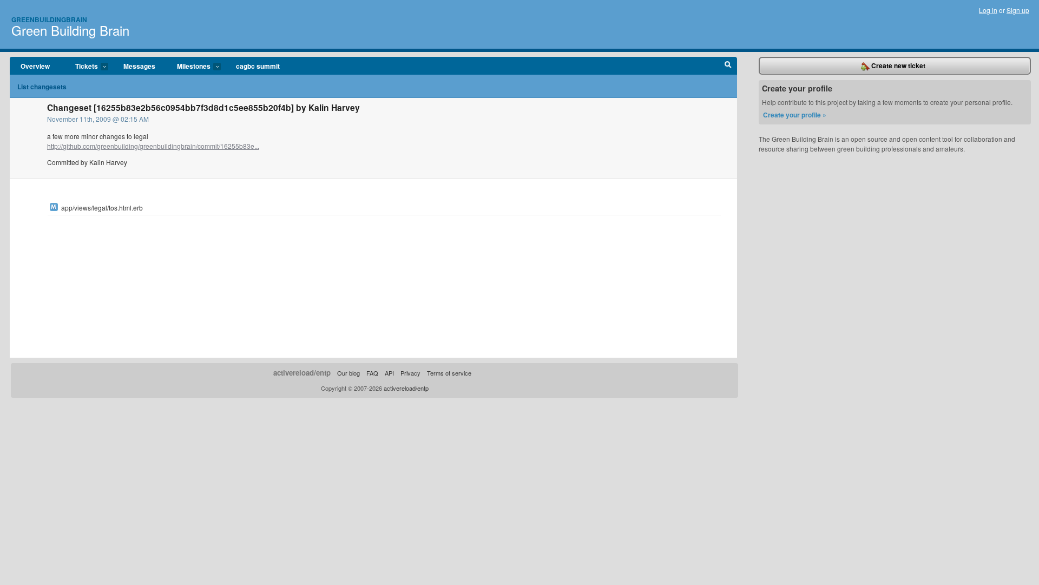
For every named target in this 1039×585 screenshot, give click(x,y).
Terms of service (449, 373)
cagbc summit (258, 66)
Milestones (188, 66)
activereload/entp (302, 372)
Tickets (81, 66)
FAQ (372, 373)
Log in (988, 10)
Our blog (348, 373)
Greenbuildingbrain (49, 19)
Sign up (1018, 10)
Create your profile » (794, 115)
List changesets (42, 86)
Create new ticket (897, 65)
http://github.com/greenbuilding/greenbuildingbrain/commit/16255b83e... (153, 145)
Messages (139, 66)
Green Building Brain (70, 30)
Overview (35, 66)
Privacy (410, 373)
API (389, 373)
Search (728, 66)
